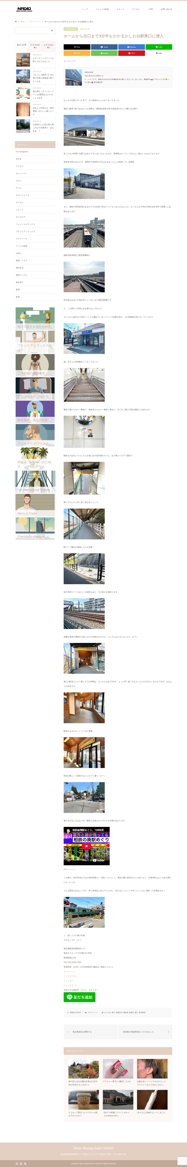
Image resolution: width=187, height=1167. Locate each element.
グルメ (19, 181)
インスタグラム (70, 976)
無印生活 (20, 268)
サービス (20, 202)
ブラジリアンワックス (25, 231)
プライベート (71, 29)
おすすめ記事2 (48, 46)
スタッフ (120, 9)
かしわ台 (107, 1012)
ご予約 (150, 9)
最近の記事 (21, 45)
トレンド (20, 210)
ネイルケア (20, 217)
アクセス (136, 9)
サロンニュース (22, 195)
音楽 (18, 297)
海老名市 (119, 1012)
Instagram (21, 1163)
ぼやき (19, 159)
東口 (113, 1012)
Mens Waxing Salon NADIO (94, 1148)
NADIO (78, 1012)
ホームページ (69, 971)
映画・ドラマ (21, 260)
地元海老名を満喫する (94, 76)
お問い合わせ (166, 9)
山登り (19, 253)
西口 (136, 1012)
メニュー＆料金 (102, 9)
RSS (25, 1163)
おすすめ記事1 (35, 46)
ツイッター (68, 981)
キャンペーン (21, 173)
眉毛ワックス (21, 275)
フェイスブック (70, 985)
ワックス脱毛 (21, 246)
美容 (18, 289)
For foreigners (22, 152)
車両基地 (142, 1012)
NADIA (84, 990)
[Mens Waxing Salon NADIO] (24, 9)
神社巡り (20, 282)
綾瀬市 (131, 1012)
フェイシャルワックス (25, 224)
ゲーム (19, 188)
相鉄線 (125, 1012)
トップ (85, 9)
